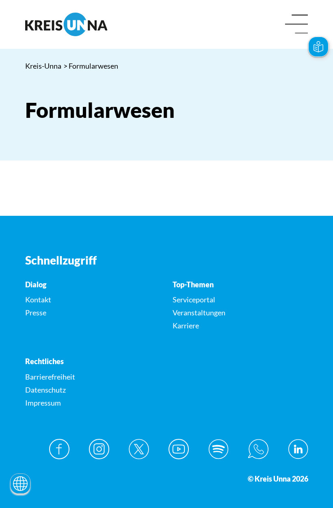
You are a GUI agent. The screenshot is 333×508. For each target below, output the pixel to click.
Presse (35, 312)
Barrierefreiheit (50, 376)
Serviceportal (194, 299)
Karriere (186, 325)
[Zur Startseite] (93, 24)
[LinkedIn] (298, 449)
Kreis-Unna (43, 65)
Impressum (43, 402)
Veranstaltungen (199, 312)
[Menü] (296, 24)
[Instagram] (99, 449)
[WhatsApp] (258, 449)
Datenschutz (45, 389)
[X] (139, 449)
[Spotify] (218, 449)
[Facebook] (59, 449)
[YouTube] (179, 449)
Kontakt (38, 299)
